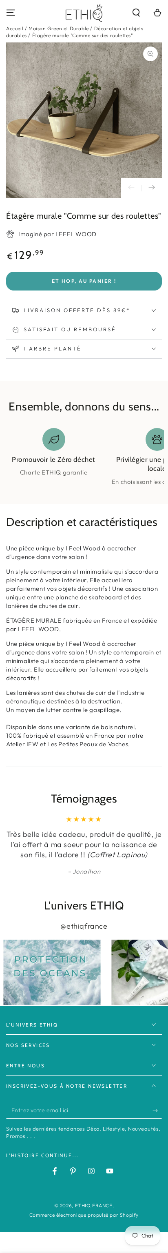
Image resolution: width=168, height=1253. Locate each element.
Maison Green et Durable (59, 28)
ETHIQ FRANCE (94, 1205)
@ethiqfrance (83, 926)
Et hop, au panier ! (84, 281)
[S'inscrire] (157, 1111)
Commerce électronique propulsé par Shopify (84, 1215)
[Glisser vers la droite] (151, 188)
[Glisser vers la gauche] (131, 188)
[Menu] (10, 13)
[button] (136, 13)
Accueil (14, 28)
